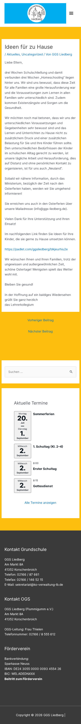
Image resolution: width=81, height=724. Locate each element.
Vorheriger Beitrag (40, 320)
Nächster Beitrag (40, 331)
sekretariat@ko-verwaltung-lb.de (39, 584)
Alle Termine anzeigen (40, 502)
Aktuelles (13, 54)
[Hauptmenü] (71, 13)
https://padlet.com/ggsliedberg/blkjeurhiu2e (36, 249)
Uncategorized (32, 54)
